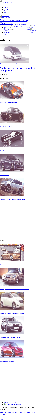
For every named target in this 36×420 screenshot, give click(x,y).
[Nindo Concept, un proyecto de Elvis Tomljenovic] (14, 62)
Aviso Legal (18, 412)
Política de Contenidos (7, 412)
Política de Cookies (29, 412)
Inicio (5, 6)
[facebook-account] (5, 17)
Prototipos (7, 11)
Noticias (6, 12)
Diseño (6, 9)
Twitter (15, 402)
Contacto (6, 7)
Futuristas (8, 64)
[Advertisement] (18, 220)
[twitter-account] (4, 16)
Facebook (18, 404)
